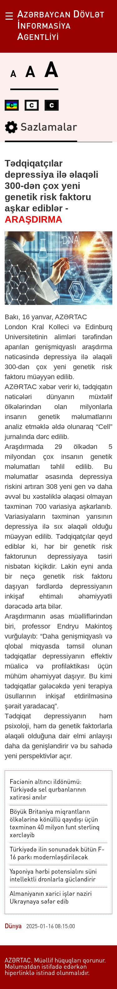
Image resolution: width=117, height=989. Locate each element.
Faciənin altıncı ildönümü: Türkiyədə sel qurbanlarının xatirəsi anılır (48, 790)
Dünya (13, 927)
